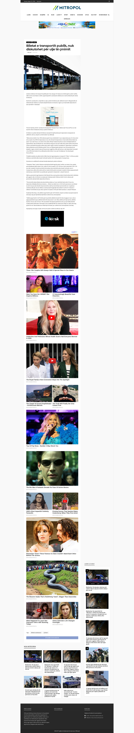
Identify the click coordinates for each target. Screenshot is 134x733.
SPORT (66, 14)
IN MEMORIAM (103, 14)
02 (48, 14)
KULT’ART (94, 14)
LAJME (29, 14)
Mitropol (29, 52)
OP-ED (87, 14)
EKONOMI (80, 14)
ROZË (52, 14)
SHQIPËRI (42, 14)
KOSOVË (35, 14)
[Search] (108, 15)
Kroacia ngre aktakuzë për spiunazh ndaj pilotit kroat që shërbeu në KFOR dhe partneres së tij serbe (32, 692)
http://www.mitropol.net (97, 717)
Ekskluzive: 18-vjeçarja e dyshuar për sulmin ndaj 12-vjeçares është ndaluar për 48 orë (33, 667)
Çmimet (46, 632)
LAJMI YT (59, 14)
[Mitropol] (67, 7)
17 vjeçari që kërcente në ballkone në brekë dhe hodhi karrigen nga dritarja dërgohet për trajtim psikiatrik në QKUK (52, 693)
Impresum (39, 1)
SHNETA (72, 14)
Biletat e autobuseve (36, 632)
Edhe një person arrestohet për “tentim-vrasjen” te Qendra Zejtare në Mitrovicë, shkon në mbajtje (71, 693)
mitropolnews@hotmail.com (96, 715)
